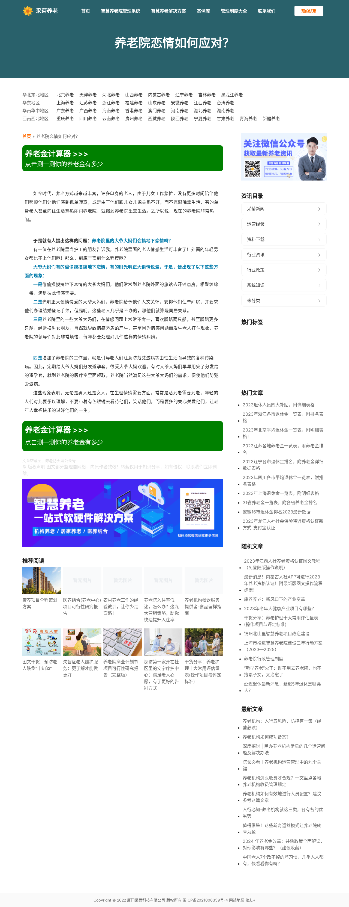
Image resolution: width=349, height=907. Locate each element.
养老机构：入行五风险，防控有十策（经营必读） (282, 724)
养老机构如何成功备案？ (267, 737)
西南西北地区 (35, 118)
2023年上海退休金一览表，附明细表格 (281, 493)
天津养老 (88, 95)
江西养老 (202, 102)
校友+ (250, 900)
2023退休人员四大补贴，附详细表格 (279, 404)
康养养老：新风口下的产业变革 (274, 599)
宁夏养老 (202, 118)
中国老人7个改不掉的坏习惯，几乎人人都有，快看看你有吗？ (283, 860)
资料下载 (255, 239)
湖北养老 (202, 110)
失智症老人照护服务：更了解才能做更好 (80, 668)
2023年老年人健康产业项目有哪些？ (280, 608)
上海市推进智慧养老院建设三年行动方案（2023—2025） (283, 646)
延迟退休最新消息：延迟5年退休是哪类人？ (282, 687)
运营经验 (255, 224)
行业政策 (255, 270)
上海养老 (65, 102)
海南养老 (111, 110)
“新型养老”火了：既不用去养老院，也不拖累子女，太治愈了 (282, 671)
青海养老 (248, 118)
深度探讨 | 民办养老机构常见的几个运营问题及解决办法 (284, 749)
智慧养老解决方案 (168, 11)
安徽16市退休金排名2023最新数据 (277, 512)
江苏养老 (88, 102)
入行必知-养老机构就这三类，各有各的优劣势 (283, 813)
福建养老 (134, 102)
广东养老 (65, 110)
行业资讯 (255, 254)
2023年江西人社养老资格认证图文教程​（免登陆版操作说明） (282, 564)
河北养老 (111, 95)
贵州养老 (134, 118)
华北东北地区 (35, 95)
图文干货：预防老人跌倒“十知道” (39, 665)
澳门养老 (157, 110)
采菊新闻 (255, 208)
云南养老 (111, 118)
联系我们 (266, 11)
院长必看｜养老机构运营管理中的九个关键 (282, 765)
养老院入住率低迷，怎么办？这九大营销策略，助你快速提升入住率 (161, 609)
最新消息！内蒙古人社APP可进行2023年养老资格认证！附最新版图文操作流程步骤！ (283, 583)
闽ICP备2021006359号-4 (205, 900)
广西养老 (88, 110)
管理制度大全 (234, 11)
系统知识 (255, 285)
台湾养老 (225, 102)
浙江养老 (111, 102)
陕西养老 (179, 118)
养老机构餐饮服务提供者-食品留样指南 (203, 606)
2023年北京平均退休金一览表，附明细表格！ (283, 433)
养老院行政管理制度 (263, 658)
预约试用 (309, 10)
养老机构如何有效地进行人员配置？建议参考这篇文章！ (282, 797)
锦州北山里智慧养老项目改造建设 (276, 633)
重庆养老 (65, 118)
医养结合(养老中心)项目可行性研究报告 (82, 606)
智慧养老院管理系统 (120, 11)
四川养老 (88, 118)
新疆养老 (271, 118)
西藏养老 (157, 118)
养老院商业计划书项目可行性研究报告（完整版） (120, 668)
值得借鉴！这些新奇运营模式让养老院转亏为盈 (282, 829)
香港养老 (134, 110)
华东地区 (31, 102)
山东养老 (157, 102)
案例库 (203, 11)
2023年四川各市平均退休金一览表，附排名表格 (283, 481)
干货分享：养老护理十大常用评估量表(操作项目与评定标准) (203, 671)
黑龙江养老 (232, 95)
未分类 (253, 300)
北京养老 (65, 95)
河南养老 (179, 110)
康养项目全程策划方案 (39, 603)
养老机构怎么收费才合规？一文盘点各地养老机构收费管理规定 (282, 781)
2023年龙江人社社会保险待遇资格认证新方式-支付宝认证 (283, 524)
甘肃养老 (225, 118)
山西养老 (134, 95)
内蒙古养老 (159, 95)
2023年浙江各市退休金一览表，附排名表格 (283, 417)
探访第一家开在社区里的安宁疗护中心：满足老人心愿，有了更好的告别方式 (161, 675)
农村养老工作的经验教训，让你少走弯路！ (120, 606)
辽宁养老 (184, 95)
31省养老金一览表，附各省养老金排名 (280, 502)
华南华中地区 (35, 110)
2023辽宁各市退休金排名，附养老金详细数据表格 (283, 465)
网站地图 (236, 900)
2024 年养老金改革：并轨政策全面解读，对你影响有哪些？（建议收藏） (284, 844)
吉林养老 (207, 95)
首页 (85, 11)
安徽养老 (179, 102)
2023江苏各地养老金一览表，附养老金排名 (283, 449)
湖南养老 (225, 110)
